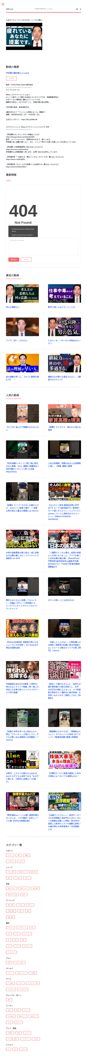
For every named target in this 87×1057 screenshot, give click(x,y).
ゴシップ (27, 1032)
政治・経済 (33, 871)
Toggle (4, 4)
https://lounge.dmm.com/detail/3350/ (20, 137)
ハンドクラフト (11, 952)
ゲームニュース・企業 (33, 983)
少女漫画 (33, 973)
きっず (9, 1022)
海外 (9, 878)
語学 (20, 911)
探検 (23, 940)
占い (9, 946)
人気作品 (10, 1032)
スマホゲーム (11, 989)
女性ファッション (21, 973)
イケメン (10, 973)
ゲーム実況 (10, 983)
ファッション (27, 933)
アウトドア (10, 927)
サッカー (10, 855)
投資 (28, 911)
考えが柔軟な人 (12, 307)
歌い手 (23, 894)
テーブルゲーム (22, 989)
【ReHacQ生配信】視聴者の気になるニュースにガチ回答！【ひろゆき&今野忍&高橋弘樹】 (22, 645)
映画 (17, 1010)
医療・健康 (10, 917)
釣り (32, 927)
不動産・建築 (11, 911)
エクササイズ (11, 861)
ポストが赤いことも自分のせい (61, 600)
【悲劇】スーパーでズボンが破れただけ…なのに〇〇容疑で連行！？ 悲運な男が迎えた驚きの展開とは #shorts (22, 508)
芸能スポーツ (22, 871)
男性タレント (22, 1016)
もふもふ (23, 1049)
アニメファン (25, 1038)
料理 (9, 962)
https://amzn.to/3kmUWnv (16, 167)
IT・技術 (18, 878)
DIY (9, 933)
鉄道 (16, 940)
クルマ (16, 933)
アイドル (26, 1010)
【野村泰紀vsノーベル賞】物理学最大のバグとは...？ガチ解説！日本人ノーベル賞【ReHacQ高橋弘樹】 (22, 818)
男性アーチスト (11, 888)
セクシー (18, 1022)
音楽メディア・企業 (12, 894)
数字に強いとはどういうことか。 (62, 307)
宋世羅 (8, 180)
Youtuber (11, 1016)
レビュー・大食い (19, 962)
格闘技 (26, 855)
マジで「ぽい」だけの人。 (17, 340)
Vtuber (36, 1038)
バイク (17, 946)
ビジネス (20, 904)
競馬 (9, 999)
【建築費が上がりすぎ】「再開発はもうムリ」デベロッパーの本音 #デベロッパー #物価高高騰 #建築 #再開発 (64, 734)
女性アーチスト (24, 888)
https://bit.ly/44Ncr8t (29, 119)
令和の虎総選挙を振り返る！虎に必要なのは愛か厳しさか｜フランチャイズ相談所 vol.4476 (22, 555)
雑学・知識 (10, 904)
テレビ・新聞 (11, 871)
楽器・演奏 (35, 888)
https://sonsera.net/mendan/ (17, 149)
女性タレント (33, 1016)
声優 (18, 1032)
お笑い (9, 1010)
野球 (18, 855)
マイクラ (20, 983)
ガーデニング (27, 946)
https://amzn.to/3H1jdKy (15, 159)
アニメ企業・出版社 (12, 1038)
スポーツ (27, 878)
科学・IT (30, 904)
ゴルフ (20, 861)
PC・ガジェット (22, 927)
